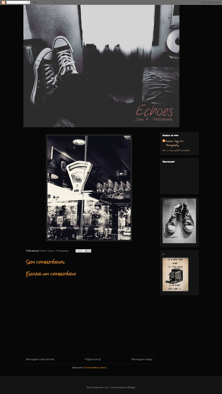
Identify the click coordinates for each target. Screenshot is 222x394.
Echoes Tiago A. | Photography (175, 143)
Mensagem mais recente (40, 359)
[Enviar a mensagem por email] (77, 250)
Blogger (131, 387)
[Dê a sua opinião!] (80, 250)
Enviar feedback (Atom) (95, 367)
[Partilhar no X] (83, 250)
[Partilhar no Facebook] (86, 250)
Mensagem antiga (141, 359)
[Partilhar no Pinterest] (89, 250)
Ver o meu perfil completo (176, 150)
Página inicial (93, 359)
